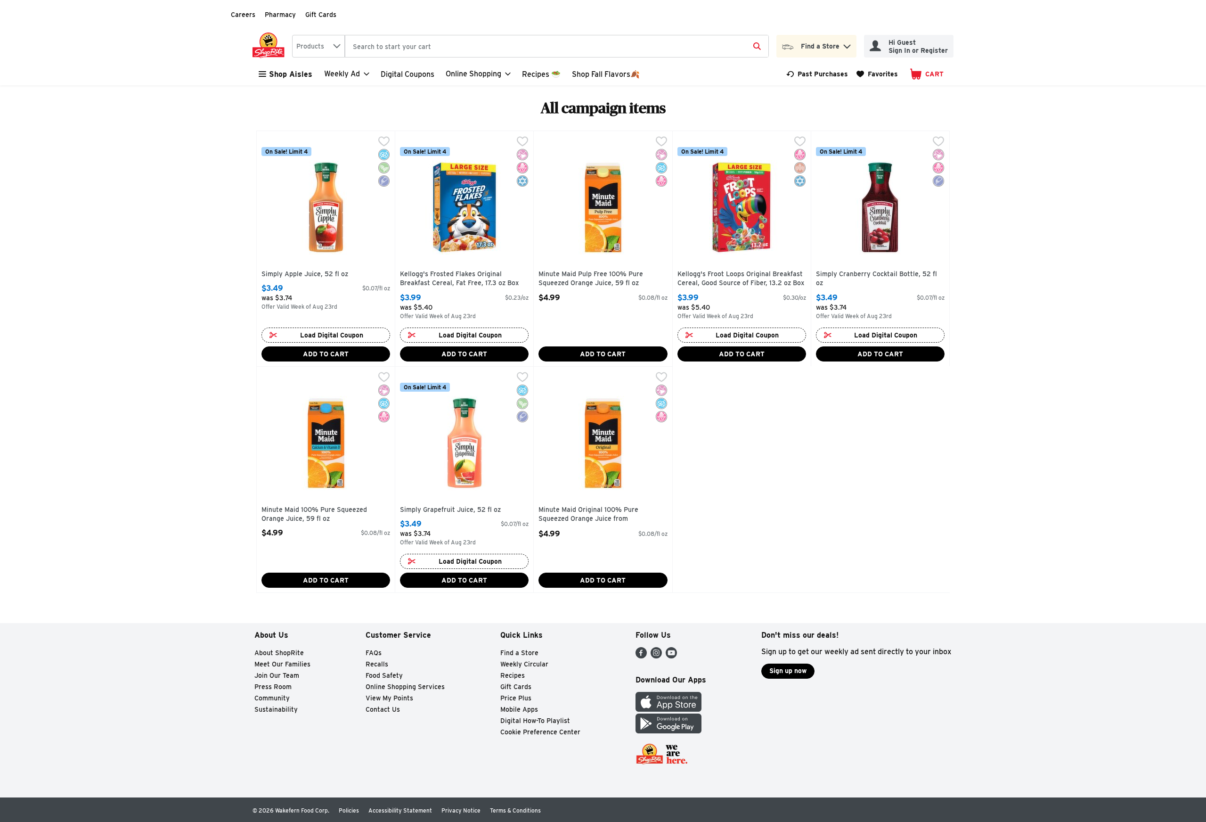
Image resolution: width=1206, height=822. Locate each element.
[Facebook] (641, 655)
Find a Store (519, 653)
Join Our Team (276, 675)
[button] (847, 44)
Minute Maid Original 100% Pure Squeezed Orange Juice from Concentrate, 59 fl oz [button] (588, 515)
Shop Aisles (290, 74)
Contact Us (383, 709)
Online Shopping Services (405, 686)
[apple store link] (668, 709)
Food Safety (384, 675)
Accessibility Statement (400, 810)
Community (272, 698)
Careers (243, 14)
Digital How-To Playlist (535, 720)
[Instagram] (656, 655)
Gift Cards (320, 14)
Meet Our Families (282, 664)
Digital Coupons (407, 74)
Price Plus (515, 698)
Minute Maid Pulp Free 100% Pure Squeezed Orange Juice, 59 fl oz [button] (590, 279)
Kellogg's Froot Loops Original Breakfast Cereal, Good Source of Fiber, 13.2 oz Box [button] (740, 279)
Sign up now (788, 670)
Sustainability (276, 709)
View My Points (389, 698)
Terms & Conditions (515, 810)
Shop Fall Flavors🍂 (606, 74)
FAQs (374, 653)
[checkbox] (384, 142)
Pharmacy (280, 14)
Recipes (512, 675)
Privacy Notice (461, 810)
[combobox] (318, 46)
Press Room (273, 686)
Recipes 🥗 (541, 74)
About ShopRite (279, 653)
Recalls (377, 664)
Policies (349, 810)
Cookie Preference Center (540, 732)
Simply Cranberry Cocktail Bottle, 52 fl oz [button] (876, 279)
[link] (817, 74)
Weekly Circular (524, 664)
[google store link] (668, 730)
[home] (270, 46)
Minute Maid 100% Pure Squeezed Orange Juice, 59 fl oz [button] (314, 514)
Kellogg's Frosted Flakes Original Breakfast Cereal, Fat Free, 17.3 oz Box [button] (459, 279)
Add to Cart (326, 354)
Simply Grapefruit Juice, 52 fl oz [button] (450, 510)
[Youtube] (671, 655)
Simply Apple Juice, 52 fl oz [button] (304, 274)
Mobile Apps (519, 709)
